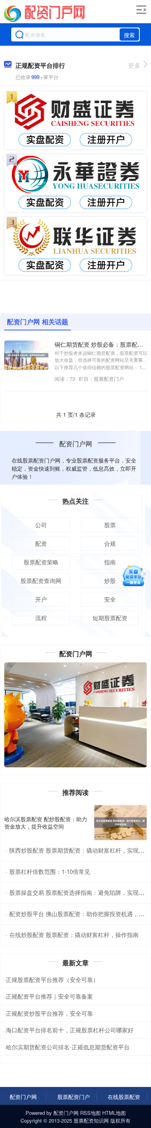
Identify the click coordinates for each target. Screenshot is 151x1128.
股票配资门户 (73, 1096)
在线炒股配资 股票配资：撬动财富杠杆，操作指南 (74, 934)
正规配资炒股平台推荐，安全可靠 (49, 1013)
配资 (41, 543)
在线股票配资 (124, 1096)
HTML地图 (114, 1112)
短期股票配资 (110, 618)
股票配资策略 (41, 562)
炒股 (110, 580)
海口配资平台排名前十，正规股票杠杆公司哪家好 (70, 1030)
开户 (41, 599)
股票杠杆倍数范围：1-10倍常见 (49, 871)
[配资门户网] (44, 12)
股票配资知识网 (91, 1120)
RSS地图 (90, 1112)
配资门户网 (23, 1096)
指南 (110, 562)
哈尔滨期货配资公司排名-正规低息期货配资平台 (68, 1047)
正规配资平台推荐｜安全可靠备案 (49, 996)
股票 (110, 525)
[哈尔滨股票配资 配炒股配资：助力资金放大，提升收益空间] (120, 822)
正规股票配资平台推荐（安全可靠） (52, 979)
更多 (134, 65)
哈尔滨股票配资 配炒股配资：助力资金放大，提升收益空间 (45, 822)
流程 (41, 618)
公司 (41, 525)
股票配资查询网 (41, 580)
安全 (110, 599)
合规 (110, 543)
